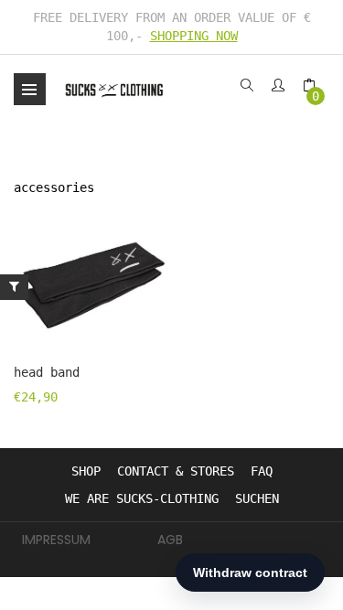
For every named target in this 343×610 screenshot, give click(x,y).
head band (47, 372)
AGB (170, 539)
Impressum (56, 539)
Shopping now (194, 35)
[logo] (114, 89)
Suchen (257, 498)
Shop (86, 471)
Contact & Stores (175, 471)
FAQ (262, 471)
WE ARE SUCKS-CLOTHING (142, 498)
